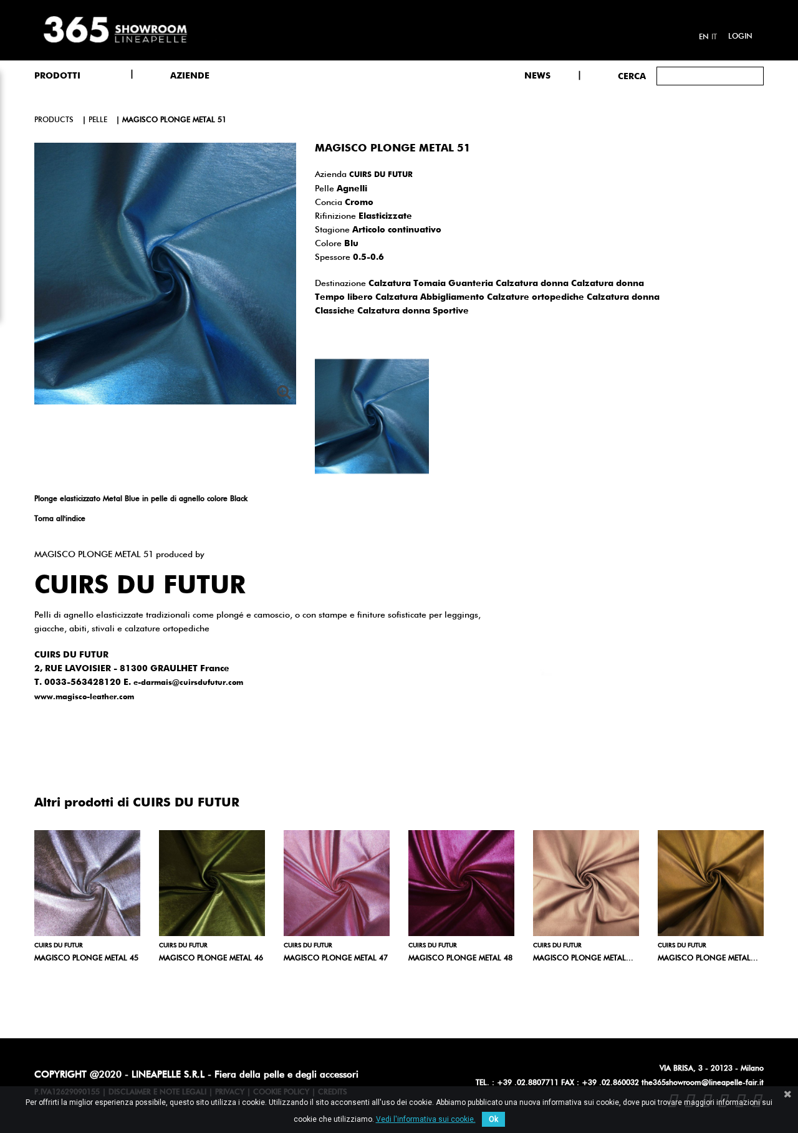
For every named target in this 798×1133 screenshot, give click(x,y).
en (704, 37)
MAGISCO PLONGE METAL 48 (460, 958)
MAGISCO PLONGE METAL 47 (336, 958)
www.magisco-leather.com (84, 697)
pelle (98, 120)
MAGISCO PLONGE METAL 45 (86, 958)
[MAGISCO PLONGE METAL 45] (87, 883)
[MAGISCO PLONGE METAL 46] (212, 883)
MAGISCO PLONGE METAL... (583, 958)
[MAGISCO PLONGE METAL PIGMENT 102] (711, 883)
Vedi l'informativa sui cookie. (426, 1119)
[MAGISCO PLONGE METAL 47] (337, 883)
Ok (493, 1119)
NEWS (537, 76)
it (714, 37)
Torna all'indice (59, 519)
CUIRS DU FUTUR (381, 175)
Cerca (632, 76)
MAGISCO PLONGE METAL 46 (211, 958)
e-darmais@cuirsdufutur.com (188, 683)
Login (740, 37)
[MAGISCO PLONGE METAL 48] (461, 883)
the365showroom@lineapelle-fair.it (703, 1083)
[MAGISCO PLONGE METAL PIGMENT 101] (586, 883)
